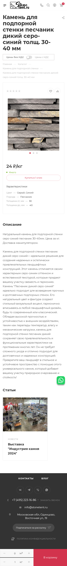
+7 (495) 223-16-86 (24, 500)
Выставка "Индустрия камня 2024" (23, 448)
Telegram (29, 490)
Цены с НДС (42, 57)
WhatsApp (46, 490)
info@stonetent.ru (36, 507)
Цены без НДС (15, 57)
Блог (45, 478)
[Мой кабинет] (54, 5)
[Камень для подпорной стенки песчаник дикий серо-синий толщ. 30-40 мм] (33, 124)
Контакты (25, 478)
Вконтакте (20, 490)
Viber (38, 490)
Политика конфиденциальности (36, 539)
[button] (30, 153)
